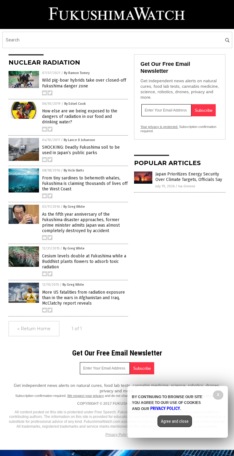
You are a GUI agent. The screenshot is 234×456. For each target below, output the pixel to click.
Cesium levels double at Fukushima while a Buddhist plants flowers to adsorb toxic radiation (84, 261)
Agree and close (175, 421)
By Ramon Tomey (77, 73)
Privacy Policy (117, 435)
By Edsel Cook (75, 104)
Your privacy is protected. (159, 127)
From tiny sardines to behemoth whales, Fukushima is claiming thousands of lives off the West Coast (85, 183)
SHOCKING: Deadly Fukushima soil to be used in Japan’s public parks (81, 150)
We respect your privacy (85, 396)
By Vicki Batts (74, 170)
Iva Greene (186, 186)
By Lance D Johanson (79, 140)
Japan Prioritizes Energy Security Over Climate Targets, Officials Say (188, 176)
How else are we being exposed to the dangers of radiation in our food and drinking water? (79, 116)
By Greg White (74, 207)
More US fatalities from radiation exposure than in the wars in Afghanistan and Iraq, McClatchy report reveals (83, 298)
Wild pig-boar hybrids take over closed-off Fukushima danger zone (84, 83)
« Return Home (34, 328)
